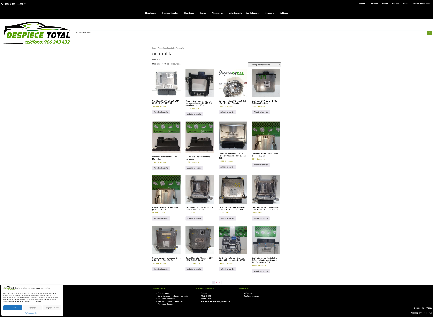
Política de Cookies (165, 304)
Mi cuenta (374, 4)
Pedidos (395, 4)
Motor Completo (235, 13)
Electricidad (189, 13)
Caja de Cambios (252, 13)
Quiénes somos (164, 293)
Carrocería (269, 13)
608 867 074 (206, 299)
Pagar (405, 4)
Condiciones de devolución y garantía (173, 296)
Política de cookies (31, 313)
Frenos (203, 13)
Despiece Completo (170, 13)
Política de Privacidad (166, 299)
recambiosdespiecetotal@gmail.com (215, 301)
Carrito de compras (251, 296)
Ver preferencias (52, 308)
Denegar (32, 308)
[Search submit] (429, 33)
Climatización (150, 13)
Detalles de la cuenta (421, 4)
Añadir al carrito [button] (161, 112)
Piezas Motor (217, 13)
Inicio (154, 48)
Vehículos (284, 13)
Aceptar (12, 308)
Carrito (385, 4)
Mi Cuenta (248, 293)
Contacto (361, 4)
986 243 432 (206, 296)
